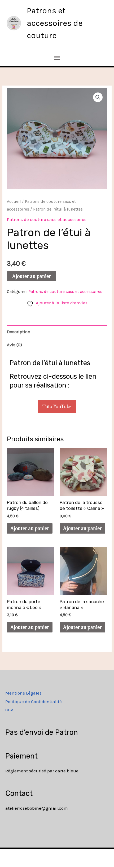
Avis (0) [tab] (14, 344)
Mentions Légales (23, 693)
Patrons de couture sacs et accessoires (46, 219)
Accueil (14, 201)
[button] (98, 97)
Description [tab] (18, 331)
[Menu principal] (57, 58)
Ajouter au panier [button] (29, 528)
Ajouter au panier (31, 276)
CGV (9, 709)
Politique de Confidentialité (33, 701)
